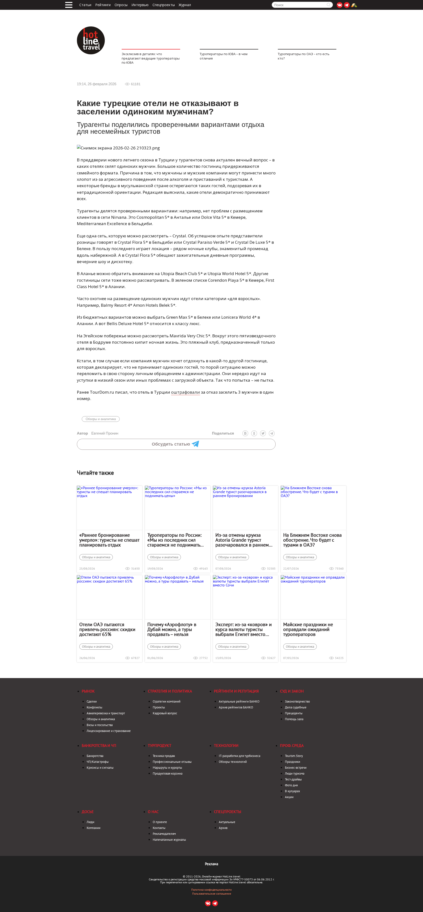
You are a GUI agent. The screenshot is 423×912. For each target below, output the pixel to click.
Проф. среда (292, 745)
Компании (93, 828)
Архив (223, 828)
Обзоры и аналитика (101, 419)
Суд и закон (292, 691)
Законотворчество (297, 701)
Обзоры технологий (233, 762)
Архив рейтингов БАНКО (236, 707)
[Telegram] (272, 433)
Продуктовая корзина (167, 773)
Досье (88, 812)
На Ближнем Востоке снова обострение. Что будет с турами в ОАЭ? (312, 540)
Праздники (292, 762)
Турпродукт (159, 745)
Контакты (159, 828)
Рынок (88, 691)
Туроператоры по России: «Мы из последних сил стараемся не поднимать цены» (174, 540)
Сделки (92, 701)
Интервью (140, 5)
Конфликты (94, 707)
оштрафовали (185, 392)
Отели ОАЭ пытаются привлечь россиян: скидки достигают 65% (107, 629)
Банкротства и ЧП (99, 745)
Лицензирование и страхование (109, 731)
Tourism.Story (294, 756)
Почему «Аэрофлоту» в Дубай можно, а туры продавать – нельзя (171, 629)
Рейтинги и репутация (236, 691)
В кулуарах (292, 791)
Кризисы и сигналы (100, 768)
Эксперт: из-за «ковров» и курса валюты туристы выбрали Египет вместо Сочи (243, 629)
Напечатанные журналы (169, 840)
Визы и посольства (100, 725)
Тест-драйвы (293, 779)
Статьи (85, 5)
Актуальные (227, 822)
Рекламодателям (164, 834)
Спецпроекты (164, 5)
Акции (289, 797)
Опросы (121, 5)
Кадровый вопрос (165, 713)
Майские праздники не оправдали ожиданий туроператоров (308, 629)
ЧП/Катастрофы (98, 762)
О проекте (160, 822)
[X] (263, 433)
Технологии (226, 745)
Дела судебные (295, 707)
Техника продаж (164, 756)
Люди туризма (294, 773)
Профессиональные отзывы (172, 762)
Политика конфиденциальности (211, 889)
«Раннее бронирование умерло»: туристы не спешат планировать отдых (109, 540)
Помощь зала (294, 719)
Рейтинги (103, 5)
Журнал (185, 5)
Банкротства (95, 756)
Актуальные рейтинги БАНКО (239, 701)
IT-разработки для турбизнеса (239, 756)
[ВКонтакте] (245, 433)
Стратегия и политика (170, 691)
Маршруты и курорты (167, 768)
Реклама (211, 864)
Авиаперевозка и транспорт (106, 713)
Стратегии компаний (166, 701)
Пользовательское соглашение (211, 893)
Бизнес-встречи (295, 768)
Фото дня (291, 785)
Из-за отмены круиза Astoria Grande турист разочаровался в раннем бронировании (242, 540)
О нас (153, 812)
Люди (90, 822)
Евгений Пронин (97, 433)
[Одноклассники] (254, 433)
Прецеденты (294, 713)
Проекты (159, 707)
